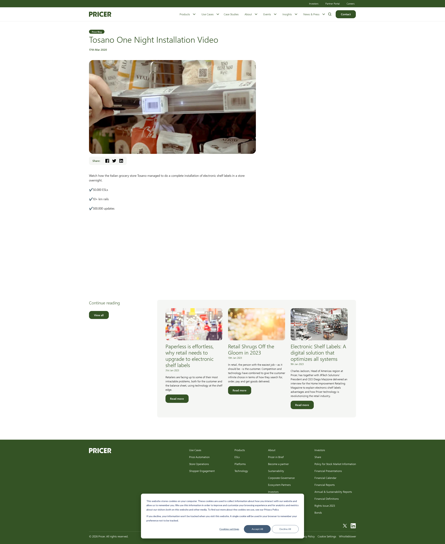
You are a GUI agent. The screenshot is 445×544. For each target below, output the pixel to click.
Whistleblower (347, 536)
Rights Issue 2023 (324, 505)
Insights (287, 14)
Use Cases (207, 14)
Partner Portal (332, 3)
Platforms (240, 464)
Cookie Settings (327, 536)
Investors (313, 3)
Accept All (257, 529)
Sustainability (276, 471)
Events (267, 14)
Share (317, 457)
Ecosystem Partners (279, 485)
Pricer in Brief (276, 457)
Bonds (318, 512)
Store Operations (199, 464)
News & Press (311, 14)
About (248, 14)
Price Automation (199, 457)
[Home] (100, 14)
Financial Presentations (328, 471)
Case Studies (231, 14)
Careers (351, 3)
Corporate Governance (281, 478)
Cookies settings (229, 529)
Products (185, 14)
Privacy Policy (307, 536)
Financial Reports (324, 485)
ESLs (237, 457)
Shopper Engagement (202, 471)
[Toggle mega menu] (194, 14)
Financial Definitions (326, 498)
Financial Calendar (325, 478)
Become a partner (278, 464)
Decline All (285, 529)
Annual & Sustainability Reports (333, 491)
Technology (241, 471)
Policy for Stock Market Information (335, 464)
